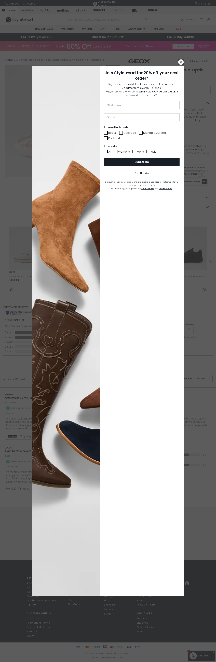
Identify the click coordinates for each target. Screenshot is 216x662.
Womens (124, 152)
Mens (140, 152)
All (109, 152)
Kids (153, 152)
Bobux (112, 133)
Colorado (130, 133)
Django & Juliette (154, 133)
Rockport (114, 138)
